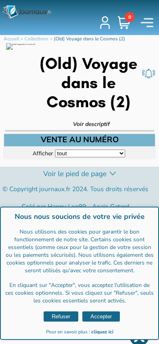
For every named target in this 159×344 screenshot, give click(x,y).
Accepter (101, 316)
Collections (36, 38)
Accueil (11, 38)
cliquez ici (102, 332)
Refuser (61, 316)
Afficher (43, 153)
